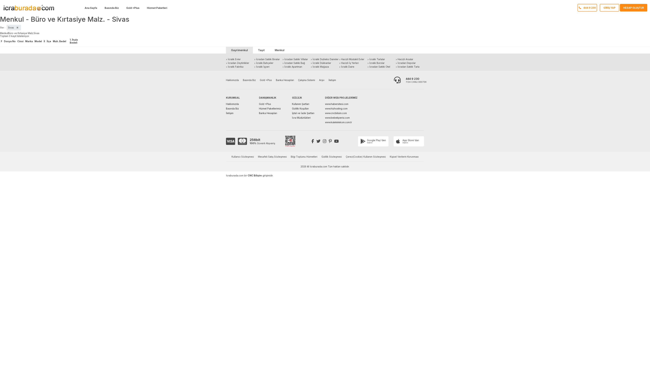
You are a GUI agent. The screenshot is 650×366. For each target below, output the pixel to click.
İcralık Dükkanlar (322, 63)
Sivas (36, 33)
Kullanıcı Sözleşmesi (243, 156)
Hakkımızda (232, 80)
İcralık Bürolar (377, 63)
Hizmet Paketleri (157, 7)
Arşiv (321, 80)
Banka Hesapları (285, 80)
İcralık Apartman (293, 66)
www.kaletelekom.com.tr (338, 122)
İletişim (332, 80)
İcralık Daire (347, 66)
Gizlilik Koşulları (300, 108)
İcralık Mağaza (321, 66)
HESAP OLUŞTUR (633, 7)
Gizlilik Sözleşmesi (331, 156)
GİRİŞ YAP (609, 7)
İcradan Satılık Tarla (408, 66)
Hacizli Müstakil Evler (352, 59)
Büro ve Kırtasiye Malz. (21, 33)
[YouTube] (336, 141)
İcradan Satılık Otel (379, 66)
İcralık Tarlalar (377, 59)
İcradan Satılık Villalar (296, 59)
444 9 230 (412, 78)
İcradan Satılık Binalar (268, 59)
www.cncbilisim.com (336, 113)
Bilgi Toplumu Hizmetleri (304, 156)
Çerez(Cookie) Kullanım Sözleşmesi (366, 156)
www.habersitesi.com (336, 104)
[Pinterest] (330, 141)
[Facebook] (312, 141)
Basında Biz (112, 7)
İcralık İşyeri (262, 66)
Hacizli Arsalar (405, 59)
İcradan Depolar (407, 63)
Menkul (4, 33)
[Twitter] (318, 141)
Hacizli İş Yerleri (350, 63)
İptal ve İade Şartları (303, 113)
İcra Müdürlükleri (301, 117)
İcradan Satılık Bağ (294, 63)
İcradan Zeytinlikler (238, 63)
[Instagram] (324, 141)
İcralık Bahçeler (264, 63)
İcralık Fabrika (235, 66)
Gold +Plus (132, 7)
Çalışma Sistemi (306, 80)
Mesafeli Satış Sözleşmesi (272, 156)
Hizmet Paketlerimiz (270, 108)
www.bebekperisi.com (337, 117)
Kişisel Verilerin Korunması (404, 156)
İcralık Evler (234, 59)
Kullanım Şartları (300, 104)
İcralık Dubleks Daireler (326, 59)
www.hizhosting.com (336, 108)
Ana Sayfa (91, 7)
